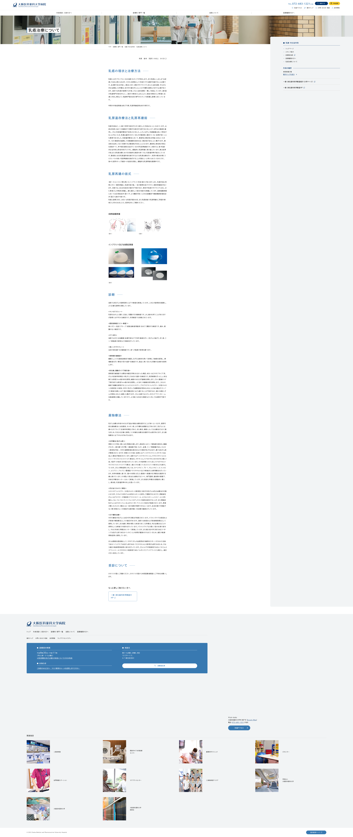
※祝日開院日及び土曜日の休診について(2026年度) (55, 658)
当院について (70, 631)
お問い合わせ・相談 (41, 638)
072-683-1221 (238, 722)
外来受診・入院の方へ (40, 631)
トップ (29, 631)
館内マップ (30, 638)
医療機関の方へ (82, 631)
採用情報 (52, 638)
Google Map (251, 720)
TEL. (301, 4)
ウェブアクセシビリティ (64, 638)
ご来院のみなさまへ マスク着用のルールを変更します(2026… (58, 668)
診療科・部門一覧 (139, 13)
